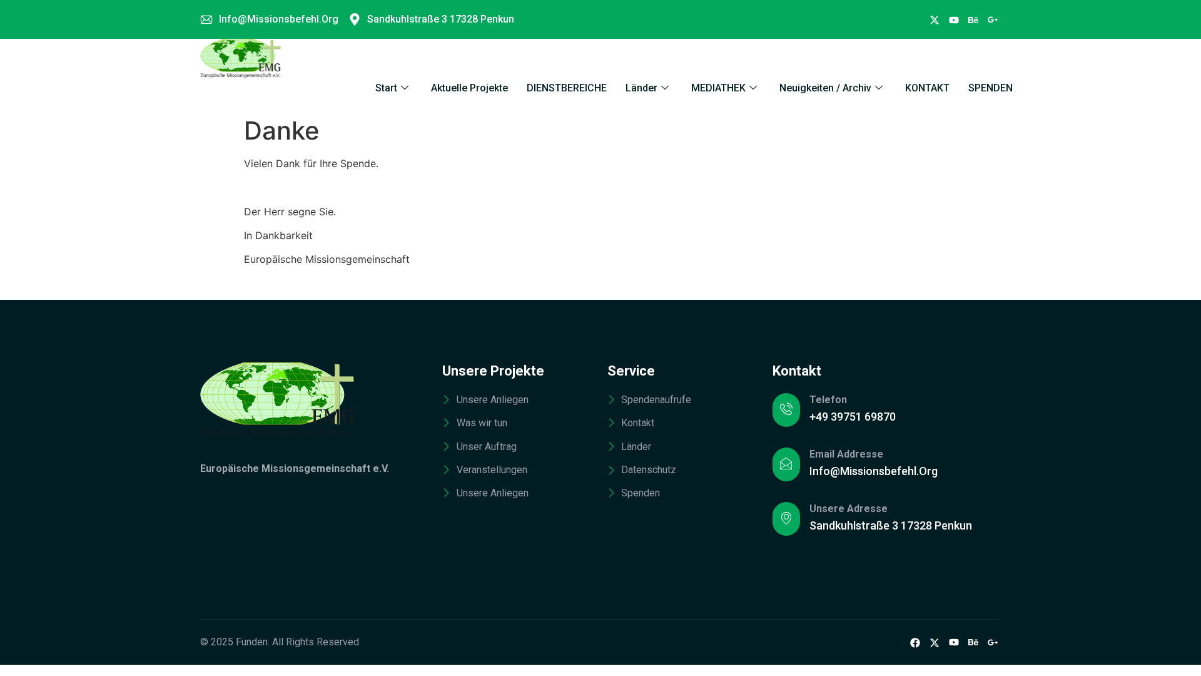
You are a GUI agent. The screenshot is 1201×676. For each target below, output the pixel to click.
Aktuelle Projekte (469, 88)
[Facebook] (935, 19)
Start (386, 88)
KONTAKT (927, 88)
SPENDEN (990, 88)
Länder (641, 88)
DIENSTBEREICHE (567, 88)
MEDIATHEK (718, 88)
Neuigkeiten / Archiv (825, 88)
